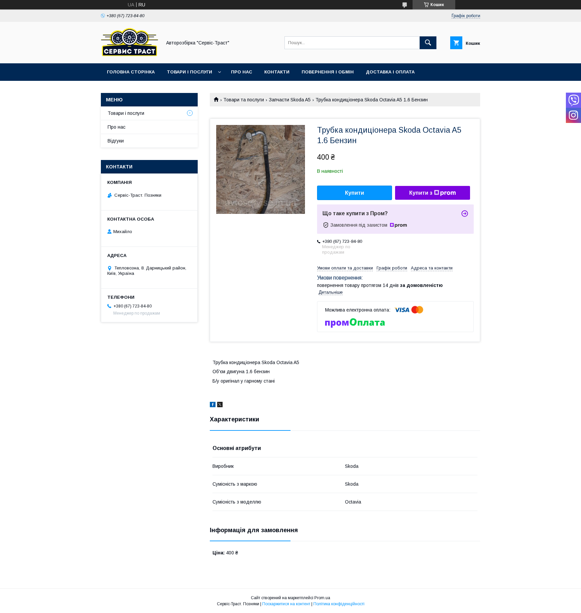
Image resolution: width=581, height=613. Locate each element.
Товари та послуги (243, 99)
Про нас (241, 71)
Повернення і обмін (328, 71)
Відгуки (116, 140)
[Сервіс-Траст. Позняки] (129, 54)
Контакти (276, 71)
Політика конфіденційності (338, 604)
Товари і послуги (189, 71)
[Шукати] (428, 42)
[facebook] (213, 405)
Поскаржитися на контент (286, 604)
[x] (220, 405)
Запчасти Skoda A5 (290, 99)
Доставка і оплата (390, 71)
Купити (354, 193)
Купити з (420, 193)
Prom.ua (322, 597)
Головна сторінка (131, 71)
